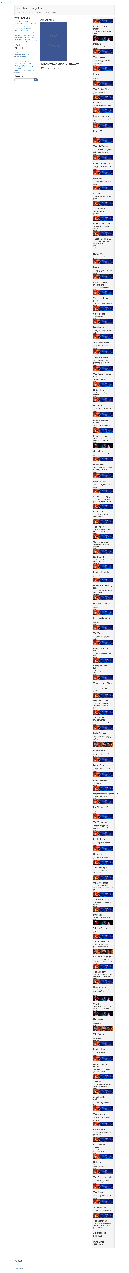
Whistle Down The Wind (47, 69)
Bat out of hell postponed (21, 65)
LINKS (55, 13)
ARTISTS (39, 13)
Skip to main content (5, 2)
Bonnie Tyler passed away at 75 (23, 53)
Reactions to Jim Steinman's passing (24, 54)
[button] (64, 41)
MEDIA (48, 13)
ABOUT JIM (22, 13)
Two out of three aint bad (21, 30)
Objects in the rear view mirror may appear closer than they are (24, 38)
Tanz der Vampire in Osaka (22, 61)
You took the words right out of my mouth (25, 41)
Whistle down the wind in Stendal (23, 63)
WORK (31, 13)
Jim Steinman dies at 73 (21, 56)
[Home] (20, 8)
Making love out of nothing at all (23, 27)
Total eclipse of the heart (21, 21)
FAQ (17, 1264)
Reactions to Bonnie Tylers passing (24, 51)
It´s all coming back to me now (22, 28)
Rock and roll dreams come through (24, 32)
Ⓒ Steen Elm (19, 1268)
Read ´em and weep (20, 34)
